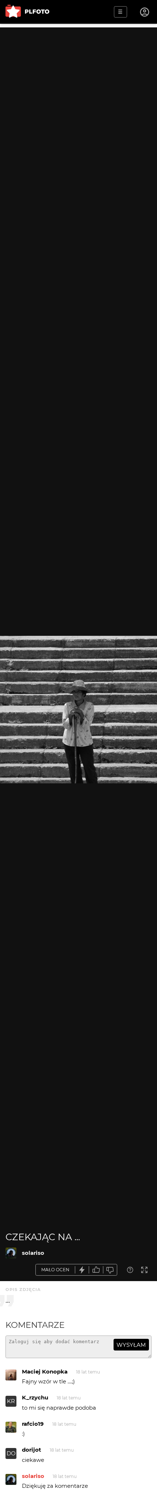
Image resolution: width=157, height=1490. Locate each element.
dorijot (31, 1449)
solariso (33, 1252)
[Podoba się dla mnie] (96, 1270)
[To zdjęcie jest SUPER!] (82, 1270)
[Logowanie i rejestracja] (145, 12)
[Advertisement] (78, 105)
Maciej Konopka (45, 1371)
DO (11, 1453)
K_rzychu (35, 1397)
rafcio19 (33, 1423)
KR (11, 1401)
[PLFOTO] (27, 12)
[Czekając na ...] (10, 1253)
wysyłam (131, 1344)
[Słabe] (110, 1270)
